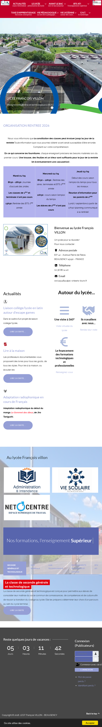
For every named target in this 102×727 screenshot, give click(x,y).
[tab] (15, 568)
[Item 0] (52, 107)
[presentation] (14, 568)
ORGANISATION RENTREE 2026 (26, 125)
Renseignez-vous (64, 372)
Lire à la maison (14, 350)
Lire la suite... (18, 332)
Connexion (86, 670)
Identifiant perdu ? (86, 685)
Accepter (90, 722)
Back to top (91, 713)
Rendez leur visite (88, 330)
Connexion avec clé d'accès (89, 664)
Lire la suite (17, 610)
